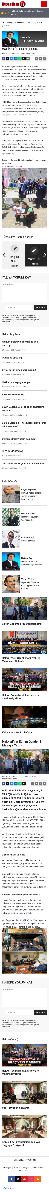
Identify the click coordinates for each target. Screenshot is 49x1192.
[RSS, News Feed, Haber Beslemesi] (37, 1179)
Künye (17, 1167)
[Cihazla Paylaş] (24, 58)
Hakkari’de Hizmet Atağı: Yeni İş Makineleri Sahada (25, 13)
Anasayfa (9, 23)
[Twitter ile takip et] (18, 1179)
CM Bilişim (10, 1188)
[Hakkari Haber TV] (14, 4)
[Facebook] (3, 58)
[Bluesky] (11, 58)
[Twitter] (7, 58)
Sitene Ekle (23, 1171)
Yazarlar (20, 23)
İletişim (26, 1167)
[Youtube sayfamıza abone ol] (24, 1179)
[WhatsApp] (20, 58)
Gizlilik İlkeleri (37, 1167)
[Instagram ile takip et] (31, 1179)
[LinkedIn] (16, 58)
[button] (36, 58)
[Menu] (44, 4)
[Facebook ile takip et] (11, 1179)
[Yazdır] (28, 58)
